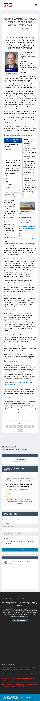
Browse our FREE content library (18, 490)
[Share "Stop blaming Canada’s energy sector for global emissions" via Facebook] (7, 426)
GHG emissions (27, 382)
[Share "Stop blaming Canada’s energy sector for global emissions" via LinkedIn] (25, 426)
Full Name (5, 523)
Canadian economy (9, 384)
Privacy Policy (35, 697)
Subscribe (20, 549)
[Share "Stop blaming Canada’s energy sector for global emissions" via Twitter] (11, 426)
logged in (13, 449)
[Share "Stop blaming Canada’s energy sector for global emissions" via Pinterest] (22, 426)
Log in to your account (15, 493)
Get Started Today (20, 620)
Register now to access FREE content (19, 496)
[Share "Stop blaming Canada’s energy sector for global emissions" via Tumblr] (18, 426)
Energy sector (18, 382)
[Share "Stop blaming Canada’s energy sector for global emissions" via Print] (22, 430)
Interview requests (11, 73)
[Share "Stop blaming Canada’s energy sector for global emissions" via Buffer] (29, 426)
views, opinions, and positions (15, 389)
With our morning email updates (11, 520)
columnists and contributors (12, 391)
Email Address (6, 531)
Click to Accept (26, 697)
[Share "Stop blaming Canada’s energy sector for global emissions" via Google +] (14, 426)
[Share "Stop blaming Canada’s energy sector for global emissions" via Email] (18, 430)
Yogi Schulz (16, 29)
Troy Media (8, 397)
